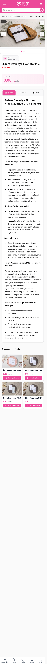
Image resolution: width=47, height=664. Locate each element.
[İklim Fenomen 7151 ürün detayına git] (33, 389)
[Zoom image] (42, 22)
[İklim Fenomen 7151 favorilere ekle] (25, 384)
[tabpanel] (23, 219)
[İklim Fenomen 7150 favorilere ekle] (4, 384)
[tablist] (23, 92)
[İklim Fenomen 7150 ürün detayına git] (12, 389)
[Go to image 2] (23, 51)
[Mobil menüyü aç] (4, 4)
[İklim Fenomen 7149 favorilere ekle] (25, 357)
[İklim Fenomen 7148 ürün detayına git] (12, 361)
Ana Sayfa (5, 16)
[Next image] (42, 34)
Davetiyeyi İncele (13, 378)
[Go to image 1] (21, 51)
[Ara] (41, 10)
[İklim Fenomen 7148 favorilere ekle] (4, 357)
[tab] (9, 92)
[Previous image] (3, 34)
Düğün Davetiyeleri (19, 16)
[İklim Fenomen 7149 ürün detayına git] (33, 361)
